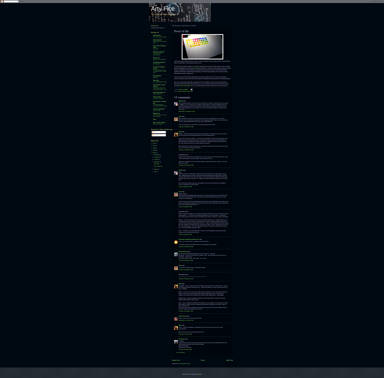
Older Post (229, 360)
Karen (180, 116)
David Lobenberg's (185, 85)
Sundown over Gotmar (158, 98)
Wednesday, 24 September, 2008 (187, 111)
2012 (154, 143)
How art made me (158, 166)
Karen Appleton (157, 75)
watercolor (184, 91)
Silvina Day (156, 80)
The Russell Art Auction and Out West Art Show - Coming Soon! (159, 71)
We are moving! (156, 110)
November (156, 157)
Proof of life (156, 163)
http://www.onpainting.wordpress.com (189, 239)
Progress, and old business (159, 59)
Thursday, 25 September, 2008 (186, 126)
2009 (154, 150)
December (156, 154)
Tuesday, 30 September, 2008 (186, 246)
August (156, 169)
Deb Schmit (195, 68)
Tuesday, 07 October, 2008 (185, 334)
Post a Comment (181, 352)
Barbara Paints (157, 35)
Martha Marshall (157, 40)
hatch (154, 119)
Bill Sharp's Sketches (158, 52)
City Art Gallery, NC (157, 93)
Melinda (181, 101)
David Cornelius (157, 96)
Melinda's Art (156, 113)
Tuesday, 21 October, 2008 (185, 349)
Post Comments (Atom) (184, 363)
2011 (154, 145)
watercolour (190, 91)
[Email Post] (191, 89)
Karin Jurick (155, 48)
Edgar (180, 131)
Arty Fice (163, 8)
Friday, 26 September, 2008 (185, 186)
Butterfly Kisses (156, 63)
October (156, 159)
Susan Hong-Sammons (159, 92)
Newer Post (176, 360)
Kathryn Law (156, 57)
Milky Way (155, 77)
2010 (154, 148)
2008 (154, 152)
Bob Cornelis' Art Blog (159, 122)
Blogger (199, 374)
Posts (154, 132)
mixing (179, 91)
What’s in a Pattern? (157, 124)
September (157, 161)
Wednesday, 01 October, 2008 (186, 320)
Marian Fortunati (183, 251)
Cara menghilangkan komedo (160, 81)
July (155, 171)
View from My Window (159, 109)
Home (203, 360)
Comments (156, 135)
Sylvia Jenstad (182, 316)
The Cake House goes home (159, 36)
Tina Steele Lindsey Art (159, 62)
